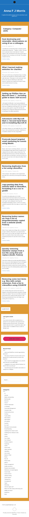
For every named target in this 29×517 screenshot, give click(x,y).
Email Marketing (8, 428)
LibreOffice (6, 451)
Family (5, 434)
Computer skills (18, 100)
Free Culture (7, 438)
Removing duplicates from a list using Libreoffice (14, 167)
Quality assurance (8, 466)
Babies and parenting (9, 397)
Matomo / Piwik (7, 455)
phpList (6, 462)
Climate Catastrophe (8, 404)
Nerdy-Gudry (7, 460)
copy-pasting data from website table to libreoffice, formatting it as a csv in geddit (14, 188)
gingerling (10, 46)
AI (13, 46)
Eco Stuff (6, 425)
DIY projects (7, 421)
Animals (6, 395)
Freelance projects (8, 442)
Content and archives (9, 412)
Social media (7, 471)
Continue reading (8, 59)
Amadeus (23, 512)
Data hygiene (7, 419)
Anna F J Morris (14, 10)
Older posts (5, 309)
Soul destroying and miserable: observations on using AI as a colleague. (14, 41)
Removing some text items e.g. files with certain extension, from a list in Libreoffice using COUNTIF (14, 282)
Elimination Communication (10, 427)
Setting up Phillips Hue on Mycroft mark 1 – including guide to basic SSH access (14, 95)
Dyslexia (6, 423)
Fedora (6, 436)
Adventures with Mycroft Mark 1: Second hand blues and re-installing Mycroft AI (14, 121)
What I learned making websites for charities (12, 68)
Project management (9, 464)
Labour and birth (8, 449)
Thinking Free (7, 479)
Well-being (6, 484)
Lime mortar (7, 453)
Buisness (17, 72)
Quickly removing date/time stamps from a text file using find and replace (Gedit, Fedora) (13, 252)
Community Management (10, 408)
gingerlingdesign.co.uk (11, 504)
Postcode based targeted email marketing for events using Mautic (14, 141)
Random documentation (9, 468)
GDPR (5, 445)
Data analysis (7, 417)
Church (6, 402)
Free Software (7, 440)
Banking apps (7, 399)
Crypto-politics (7, 415)
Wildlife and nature (8, 490)
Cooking (6, 414)
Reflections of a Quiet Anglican (11, 470)
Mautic (5, 456)
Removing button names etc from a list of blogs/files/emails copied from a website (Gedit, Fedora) (13, 220)
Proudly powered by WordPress (9, 512)
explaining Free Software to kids (11, 432)
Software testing (8, 475)
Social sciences (7, 473)
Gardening (6, 443)
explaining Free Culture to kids (11, 430)
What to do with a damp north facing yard (13, 488)
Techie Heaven (7, 477)
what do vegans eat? (9, 486)
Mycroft (6, 458)
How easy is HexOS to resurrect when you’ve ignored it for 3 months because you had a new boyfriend (14, 357)
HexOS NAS (7, 447)
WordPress (6, 492)
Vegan (5, 483)
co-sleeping (7, 406)
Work (5, 494)
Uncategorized (7, 481)
